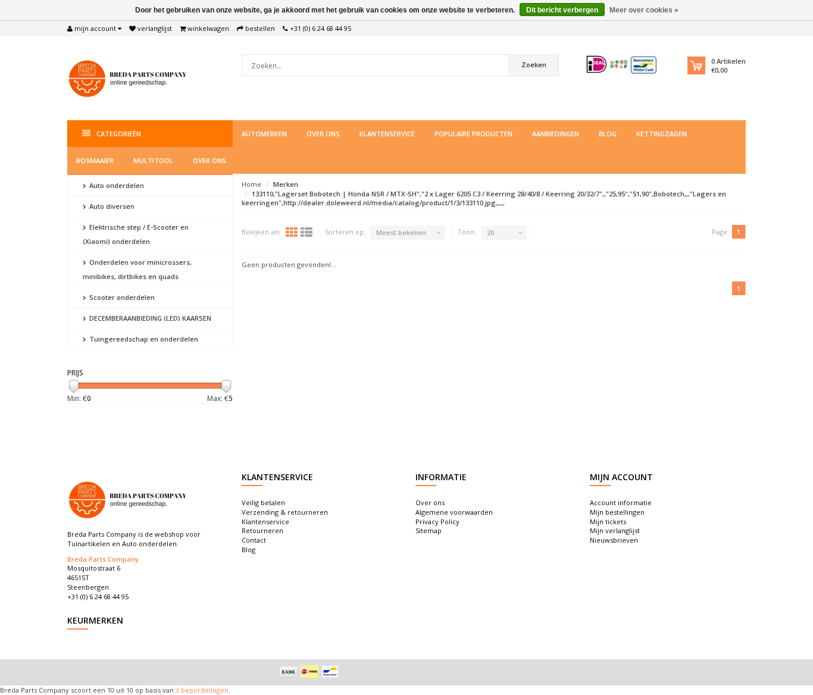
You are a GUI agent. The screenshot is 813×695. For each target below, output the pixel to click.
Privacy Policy (437, 521)
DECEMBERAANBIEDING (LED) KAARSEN (149, 318)
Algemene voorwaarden (454, 512)
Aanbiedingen (555, 133)
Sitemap (428, 530)
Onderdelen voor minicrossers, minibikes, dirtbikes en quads (137, 269)
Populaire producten (473, 133)
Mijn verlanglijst (615, 530)
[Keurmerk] (622, 64)
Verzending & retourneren (285, 512)
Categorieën (118, 133)
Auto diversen (111, 206)
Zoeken (533, 64)
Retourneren (262, 530)
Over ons (323, 133)
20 (490, 232)
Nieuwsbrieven (614, 540)
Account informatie (621, 502)
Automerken (264, 133)
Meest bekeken (401, 232)
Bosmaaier (95, 160)
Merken (285, 184)
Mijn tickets (608, 521)
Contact (254, 540)
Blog (608, 133)
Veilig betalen (263, 502)
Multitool (153, 160)
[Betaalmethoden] (288, 672)
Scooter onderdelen (121, 297)
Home (251, 184)
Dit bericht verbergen (562, 10)
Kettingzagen (661, 133)
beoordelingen (204, 689)
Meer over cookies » (643, 10)
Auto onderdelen (115, 185)
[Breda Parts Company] (129, 77)
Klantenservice (387, 133)
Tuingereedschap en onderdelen (142, 338)
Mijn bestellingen (617, 512)
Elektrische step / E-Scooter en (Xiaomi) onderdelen (136, 234)
